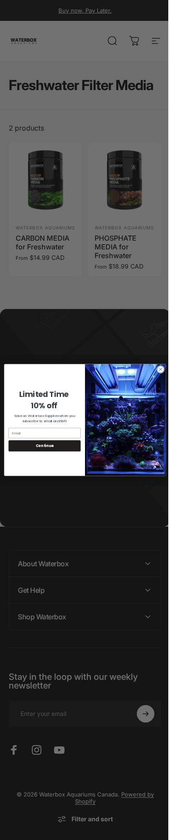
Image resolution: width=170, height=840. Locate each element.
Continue (41, 445)
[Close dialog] (157, 369)
